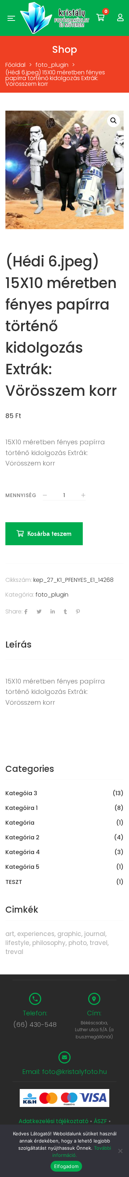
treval (14, 951)
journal (94, 934)
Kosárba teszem (49, 534)
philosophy (49, 943)
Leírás (18, 644)
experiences (35, 934)
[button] (113, 120)
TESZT (13, 882)
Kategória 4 (22, 852)
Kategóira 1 (21, 808)
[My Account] (120, 17)
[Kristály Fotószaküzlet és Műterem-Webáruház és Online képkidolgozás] (55, 18)
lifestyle (17, 943)
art (9, 934)
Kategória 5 (22, 867)
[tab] (64, 645)
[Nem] (120, 1150)
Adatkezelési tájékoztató (54, 1121)
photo (77, 943)
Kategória (19, 822)
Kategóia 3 (21, 793)
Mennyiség (21, 495)
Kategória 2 (22, 837)
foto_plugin (51, 594)
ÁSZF (100, 1121)
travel (99, 943)
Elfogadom (66, 1166)
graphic (69, 934)
